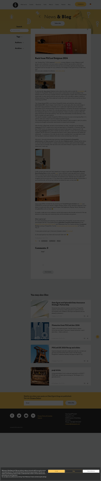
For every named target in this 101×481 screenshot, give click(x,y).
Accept (56, 471)
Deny (74, 471)
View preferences (91, 471)
